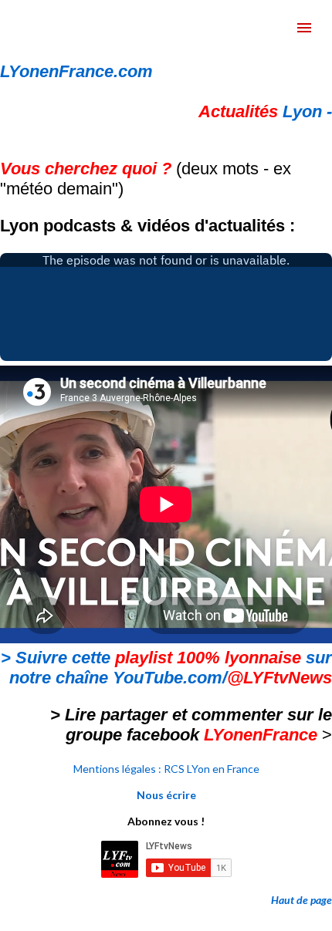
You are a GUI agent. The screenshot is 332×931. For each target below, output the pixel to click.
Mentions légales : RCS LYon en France (166, 768)
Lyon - (265, 111)
